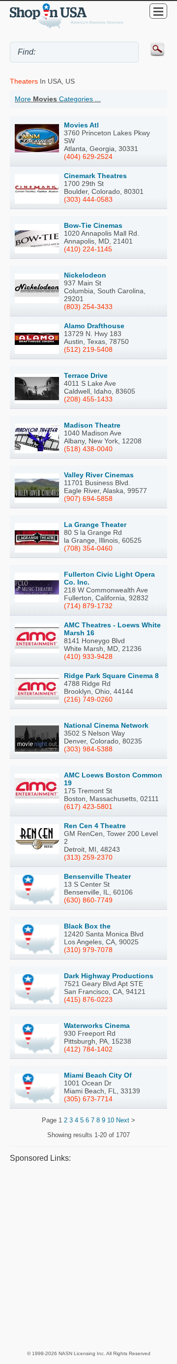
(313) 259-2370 (88, 857)
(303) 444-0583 (88, 199)
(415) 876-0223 (88, 999)
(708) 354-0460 (88, 548)
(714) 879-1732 (88, 606)
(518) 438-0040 (88, 449)
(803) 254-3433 (88, 306)
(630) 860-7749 (88, 900)
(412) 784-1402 (88, 1049)
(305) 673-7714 (88, 1099)
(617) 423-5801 (88, 806)
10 (110, 1120)
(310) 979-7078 (88, 950)
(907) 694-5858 (88, 498)
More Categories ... (58, 99)
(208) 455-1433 (88, 399)
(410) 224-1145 (88, 249)
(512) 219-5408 (88, 349)
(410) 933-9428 (88, 656)
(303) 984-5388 (88, 749)
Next (122, 1120)
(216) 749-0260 (88, 699)
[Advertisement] (88, 1256)
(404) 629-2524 (88, 156)
